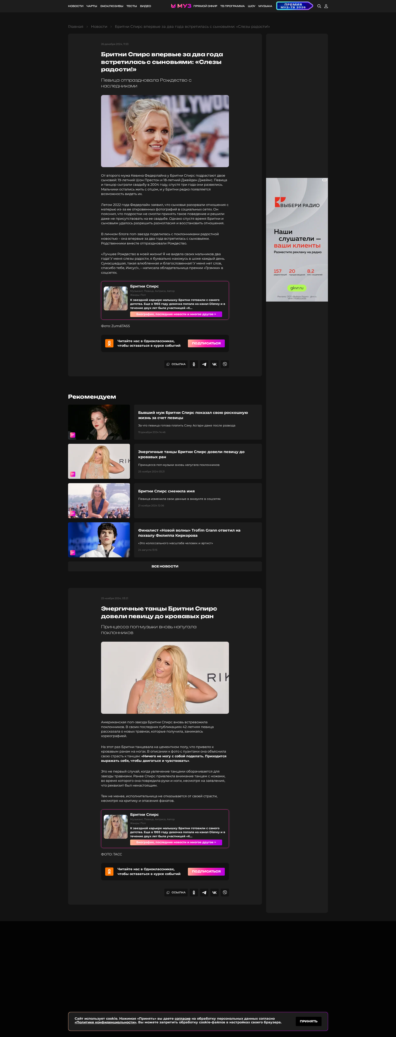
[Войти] (326, 6)
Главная (75, 26)
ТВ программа (232, 6)
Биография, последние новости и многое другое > (176, 314)
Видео (145, 6)
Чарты (91, 6)
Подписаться (206, 343)
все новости (165, 566)
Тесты (131, 6)
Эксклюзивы (111, 6)
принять (308, 1021)
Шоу (251, 6)
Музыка (265, 6)
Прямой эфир (205, 6)
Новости (75, 6)
